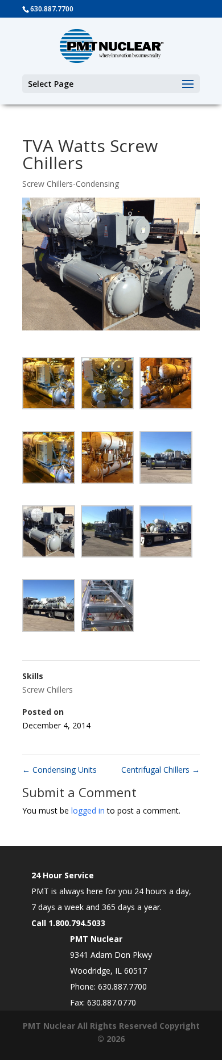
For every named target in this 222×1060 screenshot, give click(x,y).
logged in (88, 810)
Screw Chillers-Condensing (70, 183)
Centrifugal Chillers (160, 769)
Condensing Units (59, 769)
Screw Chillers (47, 689)
